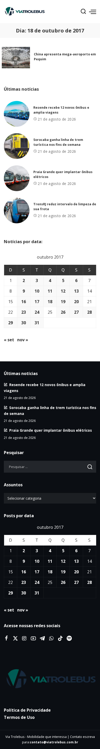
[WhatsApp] (51, 638)
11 (50, 291)
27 (76, 312)
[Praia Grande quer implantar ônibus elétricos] (16, 178)
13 (76, 291)
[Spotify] (69, 638)
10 (37, 291)
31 (37, 323)
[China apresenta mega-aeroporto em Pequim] (16, 57)
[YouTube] (33, 638)
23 (23, 312)
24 (37, 312)
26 (63, 312)
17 (37, 301)
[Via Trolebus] (50, 679)
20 (76, 301)
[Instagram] (24, 638)
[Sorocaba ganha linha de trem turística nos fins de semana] (16, 146)
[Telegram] (42, 638)
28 (89, 312)
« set (9, 340)
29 (10, 323)
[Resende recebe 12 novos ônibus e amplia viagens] (16, 114)
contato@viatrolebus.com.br (54, 742)
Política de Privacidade (27, 710)
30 (23, 323)
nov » (22, 340)
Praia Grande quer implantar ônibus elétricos (50, 430)
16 (23, 301)
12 (63, 291)
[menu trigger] (92, 11)
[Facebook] (6, 638)
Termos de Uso (19, 717)
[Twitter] (15, 638)
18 (50, 301)
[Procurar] (83, 11)
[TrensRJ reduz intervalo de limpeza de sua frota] (16, 210)
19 (63, 301)
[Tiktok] (60, 638)
